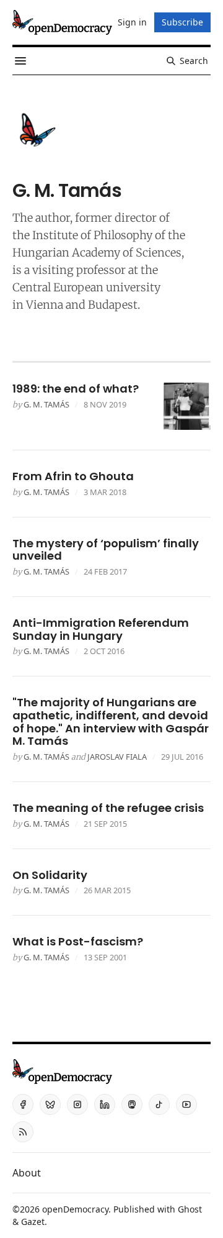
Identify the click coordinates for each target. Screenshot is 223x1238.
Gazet (33, 1221)
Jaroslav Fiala (117, 756)
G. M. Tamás (46, 404)
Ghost (190, 1209)
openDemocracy (75, 1209)
